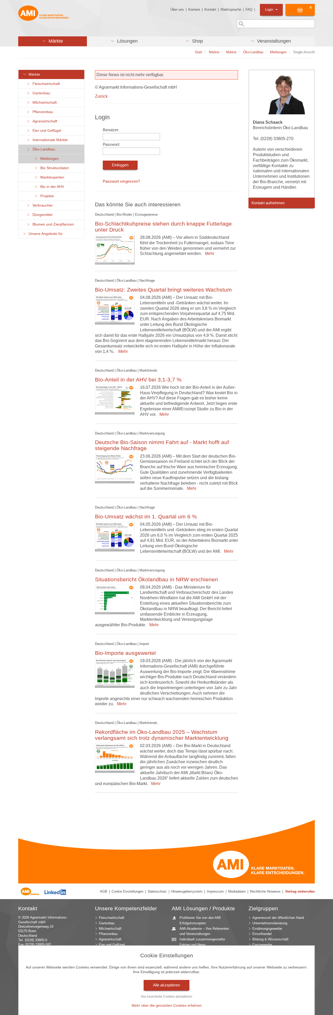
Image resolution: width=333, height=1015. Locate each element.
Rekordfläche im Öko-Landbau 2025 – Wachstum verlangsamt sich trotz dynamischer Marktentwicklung (161, 735)
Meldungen (48, 159)
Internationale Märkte (49, 140)
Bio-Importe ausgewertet (125, 653)
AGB (103, 891)
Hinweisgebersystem (186, 891)
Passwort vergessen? (121, 181)
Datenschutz (157, 891)
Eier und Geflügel (45, 131)
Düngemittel (41, 215)
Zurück (101, 96)
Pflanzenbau (41, 112)
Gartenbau (40, 93)
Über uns (177, 9)
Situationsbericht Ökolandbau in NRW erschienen (156, 579)
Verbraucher (41, 205)
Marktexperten (51, 177)
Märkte (33, 74)
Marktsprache (231, 9)
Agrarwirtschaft (43, 121)
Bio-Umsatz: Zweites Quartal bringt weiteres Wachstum (163, 290)
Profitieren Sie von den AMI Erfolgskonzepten (200, 920)
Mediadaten (237, 891)
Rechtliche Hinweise (265, 891)
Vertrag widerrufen (300, 891)
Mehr (208, 253)
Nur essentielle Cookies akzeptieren (166, 996)
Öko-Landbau (42, 149)
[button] (52, 41)
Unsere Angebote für (45, 234)
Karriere (194, 9)
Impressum (215, 891)
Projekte (46, 196)
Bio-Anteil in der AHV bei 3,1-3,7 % (138, 380)
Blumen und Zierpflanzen (52, 224)
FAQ (249, 9)
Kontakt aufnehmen (268, 203)
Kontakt (210, 9)
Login (269, 9)
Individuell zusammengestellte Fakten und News (202, 942)
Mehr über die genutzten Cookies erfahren (167, 1005)
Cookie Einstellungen (127, 891)
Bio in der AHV (51, 187)
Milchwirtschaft (43, 102)
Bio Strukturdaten (53, 168)
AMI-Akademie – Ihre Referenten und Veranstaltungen (204, 931)
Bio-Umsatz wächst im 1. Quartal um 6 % (146, 516)
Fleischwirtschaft (45, 84)
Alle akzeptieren (166, 985)
